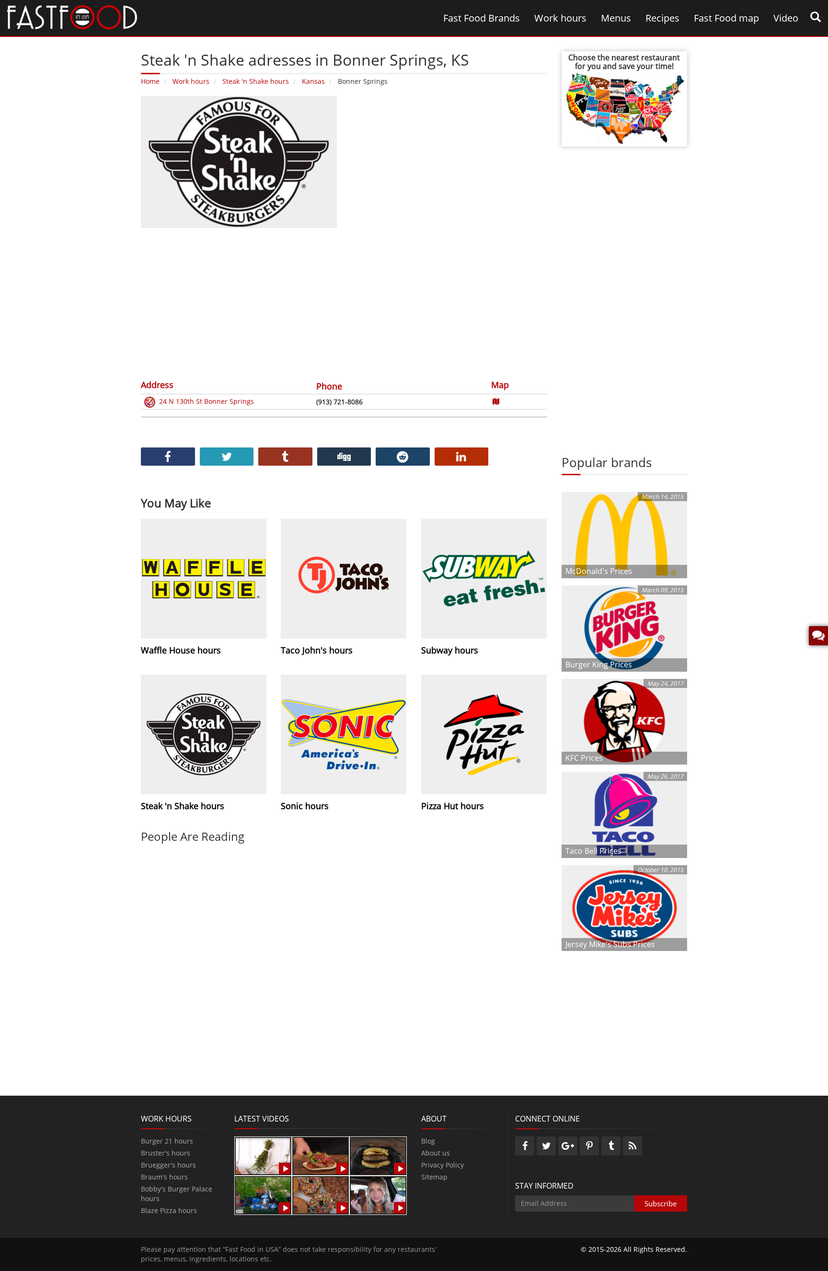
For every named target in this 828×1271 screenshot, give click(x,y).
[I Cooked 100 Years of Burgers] (378, 1155)
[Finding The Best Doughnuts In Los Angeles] (320, 1194)
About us (435, 1152)
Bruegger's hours (168, 1164)
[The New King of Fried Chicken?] (263, 1194)
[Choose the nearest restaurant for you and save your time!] (624, 107)
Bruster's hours (165, 1152)
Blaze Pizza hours (169, 1210)
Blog (428, 1140)
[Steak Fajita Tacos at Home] (320, 1155)
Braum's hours (164, 1176)
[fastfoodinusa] (72, 16)
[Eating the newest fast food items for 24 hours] (378, 1194)
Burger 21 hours (167, 1140)
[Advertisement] (344, 302)
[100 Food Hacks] (263, 1155)
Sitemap (434, 1176)
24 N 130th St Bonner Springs (206, 401)
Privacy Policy (442, 1164)
